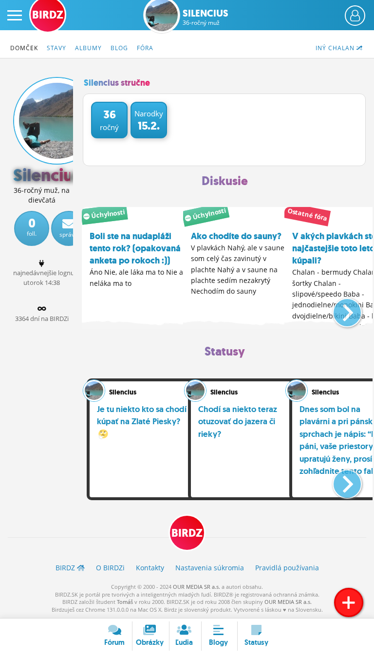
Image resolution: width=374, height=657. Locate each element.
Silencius (205, 17)
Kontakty (150, 567)
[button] (339, 308)
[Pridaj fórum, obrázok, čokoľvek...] (348, 602)
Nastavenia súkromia (209, 567)
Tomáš (125, 601)
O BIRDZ (110, 567)
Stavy (56, 48)
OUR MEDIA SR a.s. (196, 586)
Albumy (88, 48)
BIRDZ (187, 533)
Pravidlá (287, 567)
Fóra (145, 48)
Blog (119, 48)
